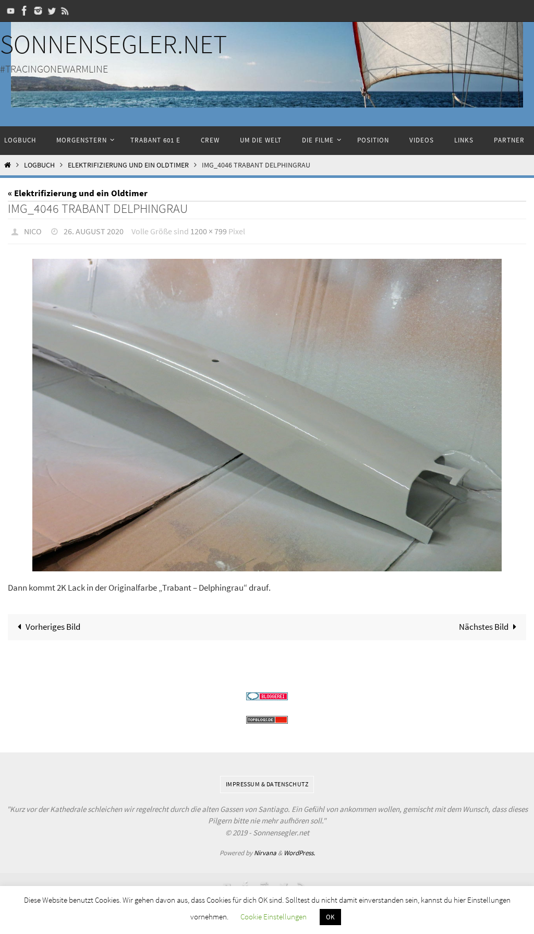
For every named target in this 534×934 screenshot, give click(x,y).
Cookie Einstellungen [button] (273, 916)
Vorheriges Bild (53, 624)
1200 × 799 (208, 230)
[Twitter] (51, 11)
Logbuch (39, 165)
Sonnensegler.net (113, 44)
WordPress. (299, 850)
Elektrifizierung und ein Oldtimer (128, 165)
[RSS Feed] (65, 11)
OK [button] (330, 917)
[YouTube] (11, 11)
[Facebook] (24, 11)
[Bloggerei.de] (267, 694)
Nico (33, 230)
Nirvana (265, 850)
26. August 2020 (94, 230)
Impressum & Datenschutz (267, 781)
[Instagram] (38, 11)
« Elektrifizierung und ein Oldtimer (78, 193)
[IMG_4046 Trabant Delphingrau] (267, 412)
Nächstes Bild (483, 624)
